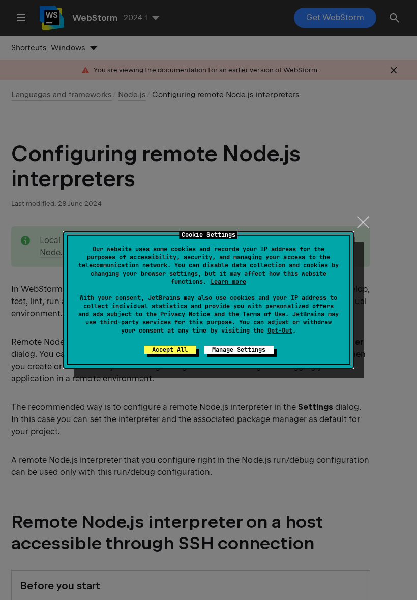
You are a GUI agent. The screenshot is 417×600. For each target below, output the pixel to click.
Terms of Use (264, 314)
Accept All (170, 350)
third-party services (135, 322)
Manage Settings (238, 350)
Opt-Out (279, 330)
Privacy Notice (185, 314)
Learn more (228, 282)
